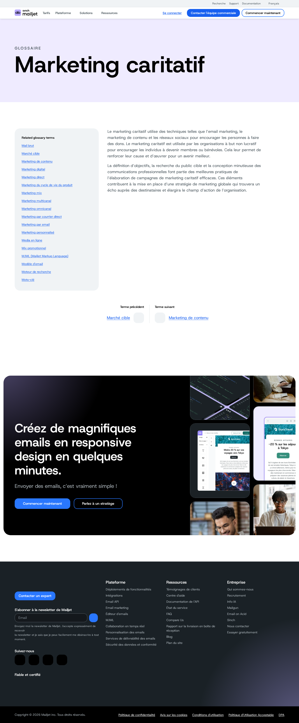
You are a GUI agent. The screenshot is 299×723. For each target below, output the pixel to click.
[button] (216, 3)
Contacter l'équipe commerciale (213, 13)
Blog (169, 637)
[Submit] (93, 617)
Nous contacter (238, 626)
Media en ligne (32, 240)
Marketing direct (33, 177)
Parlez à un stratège (98, 503)
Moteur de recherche (36, 272)
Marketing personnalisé (38, 232)
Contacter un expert (35, 595)
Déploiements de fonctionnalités (128, 589)
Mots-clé (28, 280)
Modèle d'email (32, 264)
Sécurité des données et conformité (131, 645)
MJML (110, 620)
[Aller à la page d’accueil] (26, 12)
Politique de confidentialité (136, 715)
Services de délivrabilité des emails (130, 638)
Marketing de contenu (37, 161)
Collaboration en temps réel (125, 626)
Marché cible (31, 153)
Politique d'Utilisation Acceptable (251, 715)
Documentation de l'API (182, 602)
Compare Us (175, 620)
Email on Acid (236, 614)
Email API (112, 602)
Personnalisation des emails (125, 632)
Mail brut (28, 145)
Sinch (231, 620)
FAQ (169, 614)
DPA (281, 715)
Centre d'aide (175, 595)
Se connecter (172, 13)
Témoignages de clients (183, 589)
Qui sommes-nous (240, 589)
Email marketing (117, 608)
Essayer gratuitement (242, 632)
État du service (177, 608)
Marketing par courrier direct (42, 216)
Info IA (231, 602)
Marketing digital (33, 169)
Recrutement (236, 595)
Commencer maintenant (263, 13)
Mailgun (232, 608)
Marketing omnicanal (36, 209)
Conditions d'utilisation (208, 715)
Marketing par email (36, 224)
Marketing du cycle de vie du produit (47, 185)
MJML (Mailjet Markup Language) (45, 256)
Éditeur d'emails (117, 614)
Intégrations (114, 595)
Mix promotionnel (34, 248)
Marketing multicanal (36, 201)
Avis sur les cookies (173, 715)
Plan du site (174, 643)
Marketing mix (32, 193)
